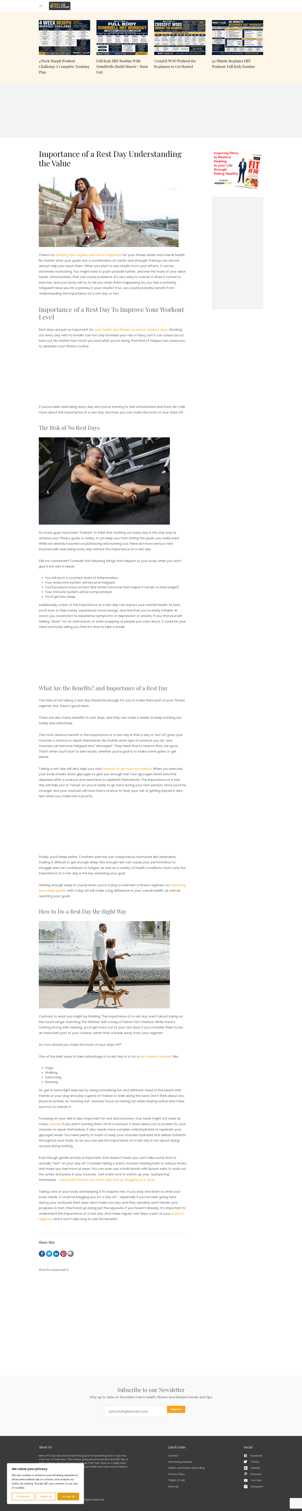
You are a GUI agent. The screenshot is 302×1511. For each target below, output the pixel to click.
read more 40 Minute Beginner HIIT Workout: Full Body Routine (237, 47)
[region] (45, 1483)
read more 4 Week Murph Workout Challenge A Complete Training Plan (64, 47)
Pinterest (256, 1474)
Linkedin (255, 1468)
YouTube (256, 1480)
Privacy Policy (176, 1474)
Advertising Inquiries (180, 1462)
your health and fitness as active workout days (131, 329)
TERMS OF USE (176, 1480)
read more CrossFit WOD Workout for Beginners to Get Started (180, 47)
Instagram (257, 1486)
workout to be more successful (127, 768)
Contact (173, 1455)
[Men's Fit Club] (59, 5)
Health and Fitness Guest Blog (186, 1468)
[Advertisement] (151, 110)
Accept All (68, 1496)
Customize (23, 1496)
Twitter (255, 1462)
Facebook (256, 1455)
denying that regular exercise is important (88, 255)
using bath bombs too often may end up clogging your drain (107, 1179)
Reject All (45, 1496)
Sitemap (173, 1486)
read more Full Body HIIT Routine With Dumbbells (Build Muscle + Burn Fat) (122, 47)
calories (55, 1124)
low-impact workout (156, 1056)
